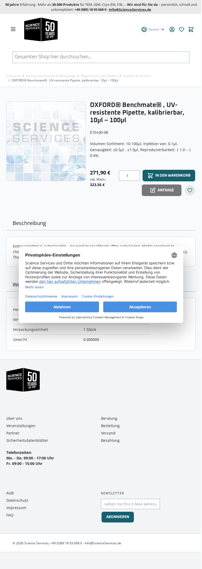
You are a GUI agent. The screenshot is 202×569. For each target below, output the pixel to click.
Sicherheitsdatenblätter (27, 440)
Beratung (109, 418)
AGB (10, 492)
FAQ (9, 514)
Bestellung (110, 425)
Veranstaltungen (21, 425)
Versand (108, 432)
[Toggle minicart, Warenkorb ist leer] (191, 29)
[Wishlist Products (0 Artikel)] (181, 29)
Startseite (13, 76)
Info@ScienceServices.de (130, 9)
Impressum (16, 507)
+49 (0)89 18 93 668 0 (66, 543)
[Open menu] (13, 29)
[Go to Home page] (79, 29)
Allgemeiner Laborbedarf (99, 76)
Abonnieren (117, 517)
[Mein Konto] (172, 29)
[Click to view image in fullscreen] (46, 141)
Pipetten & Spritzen (137, 76)
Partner (12, 432)
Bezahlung (110, 440)
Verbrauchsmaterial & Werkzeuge (50, 76)
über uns (14, 418)
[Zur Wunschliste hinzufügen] (190, 190)
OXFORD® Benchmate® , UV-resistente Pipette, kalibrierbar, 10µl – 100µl (65, 80)
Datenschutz (17, 500)
